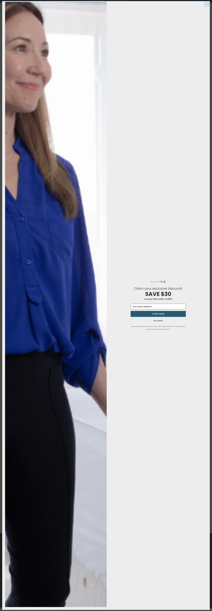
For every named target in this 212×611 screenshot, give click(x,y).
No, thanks (158, 320)
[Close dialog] (206, 4)
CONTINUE (158, 313)
